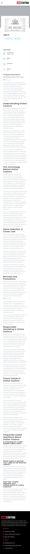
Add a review (8, 38)
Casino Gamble (12, 93)
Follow (18, 38)
